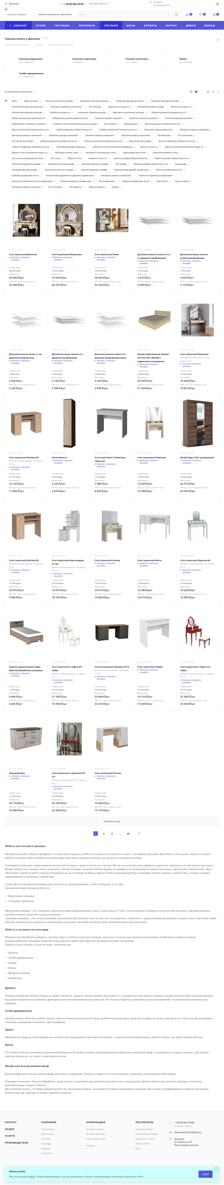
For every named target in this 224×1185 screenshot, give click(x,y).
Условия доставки (95, 1133)
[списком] (213, 91)
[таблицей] (218, 91)
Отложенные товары (146, 1133)
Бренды (90, 1145)
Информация (95, 1122)
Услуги (10, 1135)
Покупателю (144, 1122)
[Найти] (176, 14)
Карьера (45, 1148)
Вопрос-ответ (142, 1143)
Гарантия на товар (95, 1138)
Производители (16, 1142)
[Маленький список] (191, 91)
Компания (48, 1122)
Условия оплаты (94, 1129)
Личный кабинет (144, 1129)
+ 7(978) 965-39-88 (73, 3)
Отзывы (45, 1138)
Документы (47, 1133)
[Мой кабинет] (217, 4)
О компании (47, 1129)
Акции (9, 1129)
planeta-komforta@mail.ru (188, 1132)
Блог (138, 1148)
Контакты (46, 1153)
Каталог (11, 1122)
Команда (46, 1143)
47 (128, 833)
